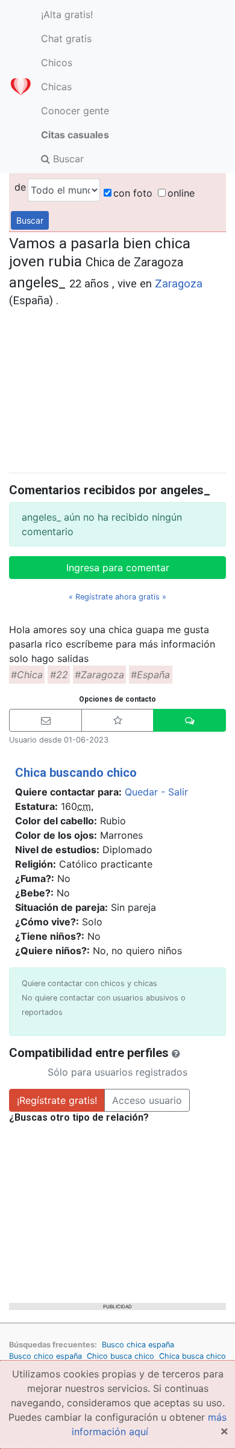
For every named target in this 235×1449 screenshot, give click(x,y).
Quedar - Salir (156, 792)
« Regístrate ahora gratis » (117, 596)
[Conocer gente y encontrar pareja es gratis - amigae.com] (20, 86)
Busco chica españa (138, 1344)
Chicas (56, 87)
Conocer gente (75, 111)
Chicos (56, 63)
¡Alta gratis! (67, 14)
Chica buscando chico (76, 772)
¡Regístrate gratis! (57, 1100)
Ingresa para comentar (117, 568)
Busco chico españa (45, 1356)
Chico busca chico (120, 1356)
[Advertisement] (117, 388)
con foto (132, 193)
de (20, 187)
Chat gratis (66, 38)
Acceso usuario (147, 1100)
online (181, 193)
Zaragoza (178, 283)
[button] (45, 720)
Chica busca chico (192, 1356)
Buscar (67, 159)
